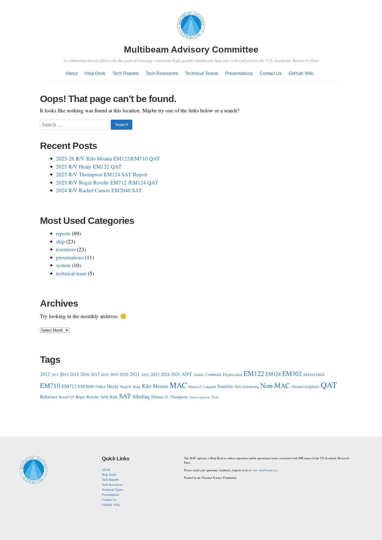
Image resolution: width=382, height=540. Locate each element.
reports (63, 233)
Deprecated (232, 374)
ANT (186, 374)
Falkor (100, 386)
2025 (175, 374)
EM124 (273, 373)
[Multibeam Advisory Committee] (191, 39)
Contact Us (271, 73)
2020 (123, 374)
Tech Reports (125, 73)
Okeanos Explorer (305, 386)
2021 (135, 374)
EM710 (50, 385)
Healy (113, 386)
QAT (329, 384)
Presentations (239, 73)
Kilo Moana (155, 385)
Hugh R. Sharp (130, 386)
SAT (125, 395)
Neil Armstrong (246, 386)
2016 (84, 374)
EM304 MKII (314, 374)
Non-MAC (275, 385)
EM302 (292, 373)
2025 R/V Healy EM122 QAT (89, 166)
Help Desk (94, 73)
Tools (215, 397)
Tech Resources (162, 73)
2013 (54, 374)
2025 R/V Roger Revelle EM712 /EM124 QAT (107, 182)
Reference (49, 397)
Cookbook (213, 374)
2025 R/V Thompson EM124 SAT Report (101, 174)
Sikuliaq (141, 396)
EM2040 (86, 386)
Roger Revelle (87, 396)
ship (60, 241)
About (71, 73)
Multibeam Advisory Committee (191, 49)
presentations (70, 257)
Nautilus (225, 386)
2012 (45, 374)
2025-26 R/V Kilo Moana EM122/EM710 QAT (108, 158)
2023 (154, 374)
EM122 (254, 373)
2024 (165, 374)
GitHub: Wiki (301, 73)
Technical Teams (201, 73)
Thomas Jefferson (199, 397)
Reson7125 (66, 397)
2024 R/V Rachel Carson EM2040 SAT (99, 190)
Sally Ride (109, 396)
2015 (74, 374)
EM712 (69, 386)
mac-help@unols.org (265, 470)
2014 (64, 374)
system (63, 265)
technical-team (71, 273)
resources (66, 249)
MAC (178, 385)
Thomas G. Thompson (169, 396)
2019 (114, 374)
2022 (145, 374)
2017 (95, 374)
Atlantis (198, 374)
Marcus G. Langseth (202, 386)
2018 (105, 374)
